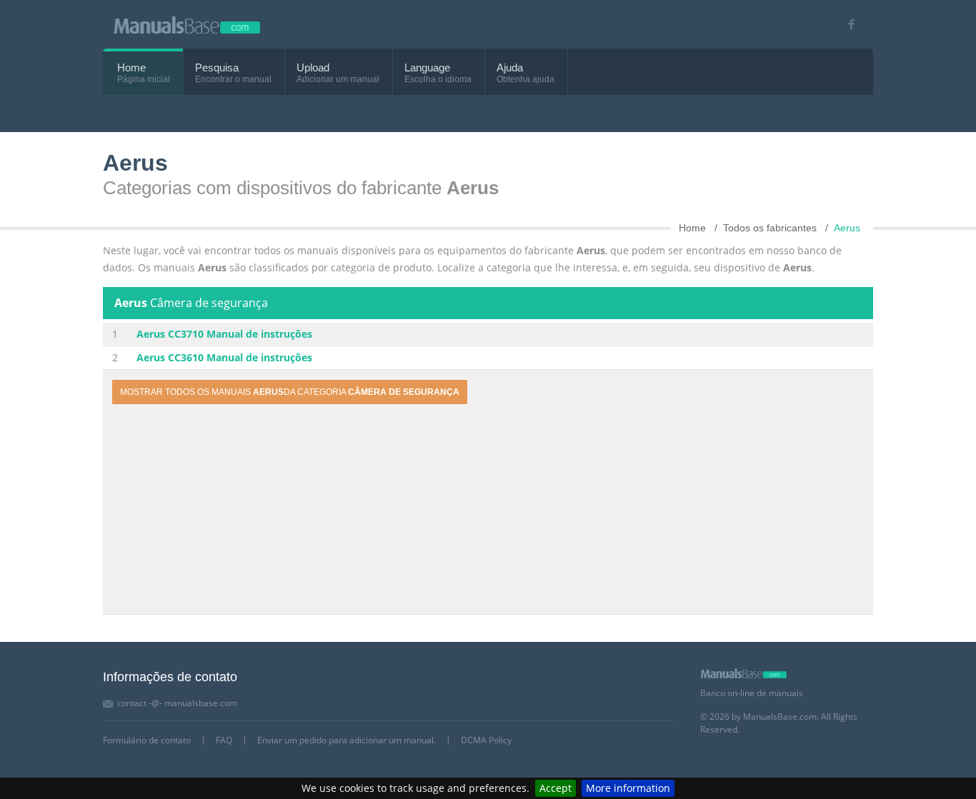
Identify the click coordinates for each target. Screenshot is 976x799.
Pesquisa (217, 67)
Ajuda (510, 67)
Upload (313, 67)
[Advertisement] (488, 511)
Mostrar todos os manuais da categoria (289, 392)
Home (131, 67)
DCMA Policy (486, 740)
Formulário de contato (147, 740)
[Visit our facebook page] (846, 24)
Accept (555, 788)
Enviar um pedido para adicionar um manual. (346, 740)
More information (628, 788)
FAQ (224, 740)
